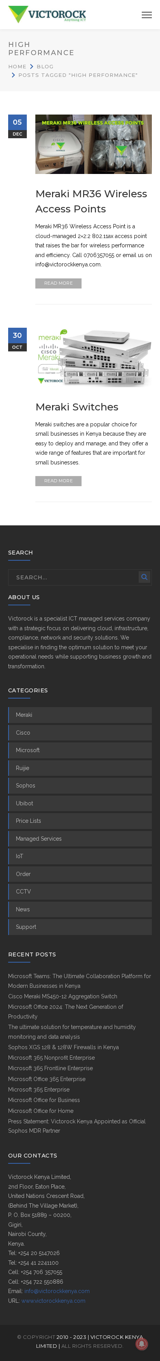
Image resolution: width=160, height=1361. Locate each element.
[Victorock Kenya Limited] (47, 14)
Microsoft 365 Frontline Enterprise (50, 1068)
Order (23, 874)
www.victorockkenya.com (53, 1301)
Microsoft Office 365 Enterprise (46, 1079)
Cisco (23, 733)
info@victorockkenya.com (57, 1291)
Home (17, 66)
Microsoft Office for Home (40, 1111)
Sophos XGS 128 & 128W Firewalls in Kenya (63, 1047)
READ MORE (58, 283)
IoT (19, 856)
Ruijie (22, 768)
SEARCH (144, 577)
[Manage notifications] (142, 1344)
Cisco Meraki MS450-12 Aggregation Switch (62, 996)
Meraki (24, 715)
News (23, 909)
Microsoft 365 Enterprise (39, 1089)
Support (26, 927)
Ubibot (24, 803)
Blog (45, 66)
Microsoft (28, 750)
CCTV (23, 891)
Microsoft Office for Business (44, 1100)
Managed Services (39, 839)
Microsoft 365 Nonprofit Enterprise (51, 1058)
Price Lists (28, 821)
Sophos (25, 785)
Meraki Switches (76, 407)
